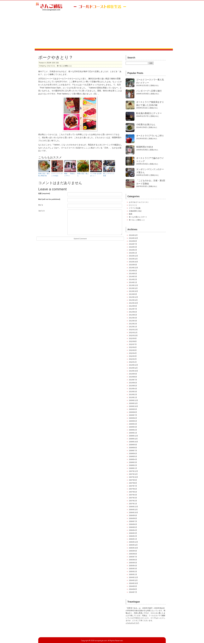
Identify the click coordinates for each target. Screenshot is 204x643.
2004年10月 (133, 583)
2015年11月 (133, 259)
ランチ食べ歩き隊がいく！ (96, 175)
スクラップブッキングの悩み (57, 175)
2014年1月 (133, 282)
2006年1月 (133, 539)
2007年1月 (133, 504)
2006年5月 (133, 527)
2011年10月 (133, 335)
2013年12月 (133, 285)
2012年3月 (133, 321)
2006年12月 (133, 507)
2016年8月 (133, 241)
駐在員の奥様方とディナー (149, 113)
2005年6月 (133, 560)
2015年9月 (133, 265)
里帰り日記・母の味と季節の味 (44, 175)
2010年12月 (133, 365)
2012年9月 (133, 306)
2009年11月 (133, 403)
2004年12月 (133, 577)
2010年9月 (133, 374)
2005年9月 (133, 551)
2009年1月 (133, 433)
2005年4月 (133, 566)
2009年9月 (133, 409)
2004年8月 (133, 589)
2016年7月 (133, 244)
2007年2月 (133, 501)
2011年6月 (133, 347)
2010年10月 (133, 371)
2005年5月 (133, 563)
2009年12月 (133, 400)
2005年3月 (133, 568)
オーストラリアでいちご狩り (150, 136)
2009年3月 (133, 427)
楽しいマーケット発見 (109, 175)
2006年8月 (133, 518)
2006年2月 (133, 536)
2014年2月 (133, 279)
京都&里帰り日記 (135, 211)
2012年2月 (133, 324)
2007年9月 (133, 480)
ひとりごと (51, 66)
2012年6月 (133, 312)
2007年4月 (133, 495)
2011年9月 (133, 338)
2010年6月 (133, 383)
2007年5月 (133, 492)
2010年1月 (133, 397)
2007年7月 (133, 486)
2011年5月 (133, 350)
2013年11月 (133, 288)
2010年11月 (133, 368)
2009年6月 (133, 418)
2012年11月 (133, 300)
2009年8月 (133, 412)
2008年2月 (133, 465)
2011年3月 (133, 356)
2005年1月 (133, 574)
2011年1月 (133, 362)
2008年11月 (133, 439)
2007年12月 (133, 471)
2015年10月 (133, 262)
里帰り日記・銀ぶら (83, 175)
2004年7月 (133, 592)
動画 (130, 214)
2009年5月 (133, 421)
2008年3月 (133, 462)
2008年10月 (133, 442)
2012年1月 (133, 327)
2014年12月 (133, 268)
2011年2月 (133, 359)
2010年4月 (133, 389)
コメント (41, 211)
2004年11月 (133, 580)
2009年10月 (133, 406)
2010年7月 (133, 380)
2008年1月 (133, 468)
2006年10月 (133, 512)
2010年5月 (133, 386)
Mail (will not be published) (49, 199)
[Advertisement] (102, 30)
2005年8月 (133, 554)
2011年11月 (133, 332)
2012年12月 (133, 297)
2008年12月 (133, 436)
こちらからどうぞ (132, 623)
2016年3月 (133, 247)
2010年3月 (133, 391)
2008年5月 (133, 456)
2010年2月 (133, 394)
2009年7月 (133, 415)
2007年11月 (133, 474)
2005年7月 (133, 557)
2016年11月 (133, 235)
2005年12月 (133, 542)
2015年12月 (133, 256)
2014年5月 (133, 273)
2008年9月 (133, 445)
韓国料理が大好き (144, 147)
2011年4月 (133, 353)
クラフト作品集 (134, 208)
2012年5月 (133, 315)
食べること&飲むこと (64, 66)
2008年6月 (133, 453)
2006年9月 (133, 515)
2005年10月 (133, 548)
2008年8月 (133, 448)
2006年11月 (133, 509)
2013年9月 (133, 294)
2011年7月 (133, 344)
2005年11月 (133, 545)
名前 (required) (44, 193)
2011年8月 (133, 341)
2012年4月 (133, 318)
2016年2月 (133, 250)
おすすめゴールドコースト (139, 202)
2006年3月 (133, 533)
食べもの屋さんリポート (138, 217)
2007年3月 (133, 498)
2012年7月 (133, 309)
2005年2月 (133, 571)
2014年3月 (133, 276)
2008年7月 (133, 450)
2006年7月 (133, 521)
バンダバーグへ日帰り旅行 (149, 91)
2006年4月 (133, 530)
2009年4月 (133, 424)
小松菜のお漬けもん (145, 124)
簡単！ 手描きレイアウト (70, 175)
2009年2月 (133, 430)
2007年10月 (133, 477)
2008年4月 (133, 459)
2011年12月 (133, 330)
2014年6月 (133, 271)
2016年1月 (133, 253)
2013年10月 (133, 291)
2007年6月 (133, 489)
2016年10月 (133, 238)
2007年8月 (133, 483)
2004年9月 (133, 586)
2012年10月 (133, 303)
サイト (40, 205)
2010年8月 (133, 377)
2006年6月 (133, 524)
